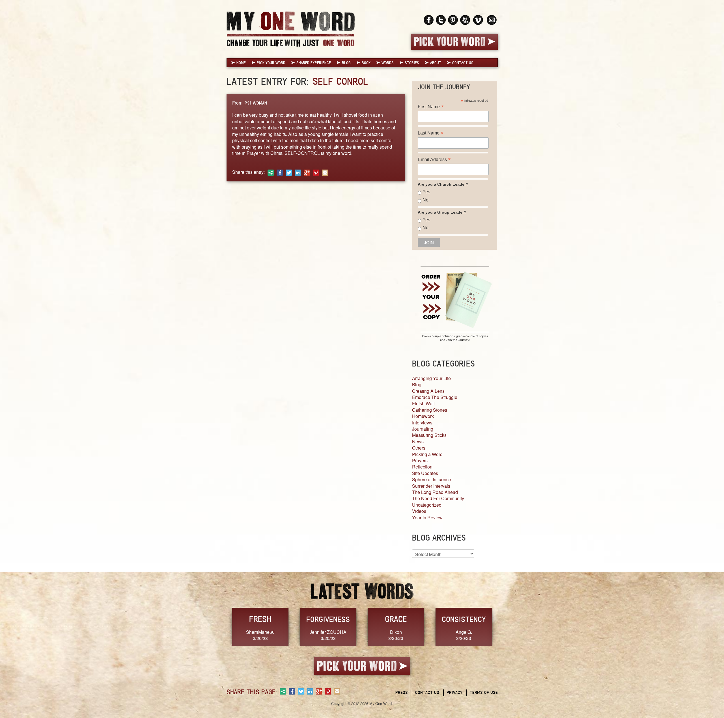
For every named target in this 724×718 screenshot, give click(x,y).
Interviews (422, 422)
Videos (419, 511)
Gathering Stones (429, 410)
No (425, 200)
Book (366, 62)
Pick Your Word (271, 62)
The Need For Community (438, 498)
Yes (426, 191)
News (418, 441)
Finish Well (423, 403)
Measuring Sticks (429, 435)
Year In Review (427, 517)
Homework (423, 416)
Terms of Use (484, 692)
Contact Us (462, 62)
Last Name (430, 133)
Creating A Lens (428, 391)
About (435, 62)
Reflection (422, 466)
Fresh (260, 619)
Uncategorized (426, 505)
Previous (220, 626)
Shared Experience (313, 62)
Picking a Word (427, 454)
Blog (346, 62)
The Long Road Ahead (435, 492)
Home (241, 62)
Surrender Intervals (431, 486)
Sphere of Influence (431, 479)
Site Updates (425, 473)
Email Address (434, 159)
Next (503, 626)
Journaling (422, 429)
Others (418, 447)
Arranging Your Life (431, 378)
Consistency (464, 619)
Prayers (420, 460)
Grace (396, 619)
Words (388, 62)
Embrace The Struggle (434, 397)
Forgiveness (328, 619)
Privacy (454, 692)
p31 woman (256, 103)
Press (401, 692)
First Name (430, 106)
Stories (412, 62)
